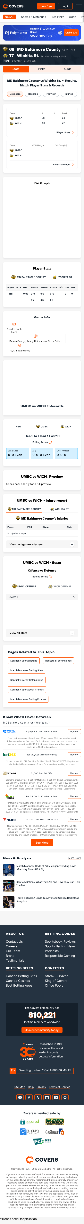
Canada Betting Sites (21, 976)
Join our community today (42, 1030)
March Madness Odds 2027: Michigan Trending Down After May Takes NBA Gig (46, 867)
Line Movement (62, 164)
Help (31, 1087)
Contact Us (14, 941)
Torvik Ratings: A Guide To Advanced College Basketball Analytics (47, 899)
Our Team (13, 951)
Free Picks (57, 17)
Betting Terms (40, 442)
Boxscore (15, 93)
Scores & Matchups (33, 17)
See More (42, 842)
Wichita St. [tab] (65, 277)
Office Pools (54, 985)
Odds (72, 17)
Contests (54, 968)
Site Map (19, 1087)
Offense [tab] (26, 586)
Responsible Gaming (60, 956)
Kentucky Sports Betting (23, 660)
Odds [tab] (67, 68)
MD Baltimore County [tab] (31, 277)
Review (74, 731)
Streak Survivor (56, 976)
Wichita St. (28, 55)
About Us (15, 933)
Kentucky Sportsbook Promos (27, 689)
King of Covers (56, 981)
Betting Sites (19, 968)
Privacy (41, 1087)
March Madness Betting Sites (26, 670)
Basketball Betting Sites (58, 660)
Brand (10, 956)
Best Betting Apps (19, 985)
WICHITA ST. (62, 509)
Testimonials (15, 960)
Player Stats (63, 132)
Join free (46, 6)
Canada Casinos (18, 981)
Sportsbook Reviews (60, 941)
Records (33, 93)
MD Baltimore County (39, 49)
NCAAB (9, 17)
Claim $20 (71, 32)
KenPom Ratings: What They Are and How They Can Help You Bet (48, 883)
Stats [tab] (16, 68)
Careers (11, 946)
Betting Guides (60, 933)
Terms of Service (59, 1087)
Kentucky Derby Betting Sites (26, 679)
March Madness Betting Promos (28, 699)
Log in (65, 6)
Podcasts (52, 951)
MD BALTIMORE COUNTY (26, 509)
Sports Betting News (60, 946)
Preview (51, 93)
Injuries (69, 93)
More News (74, 857)
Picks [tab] (41, 68)
